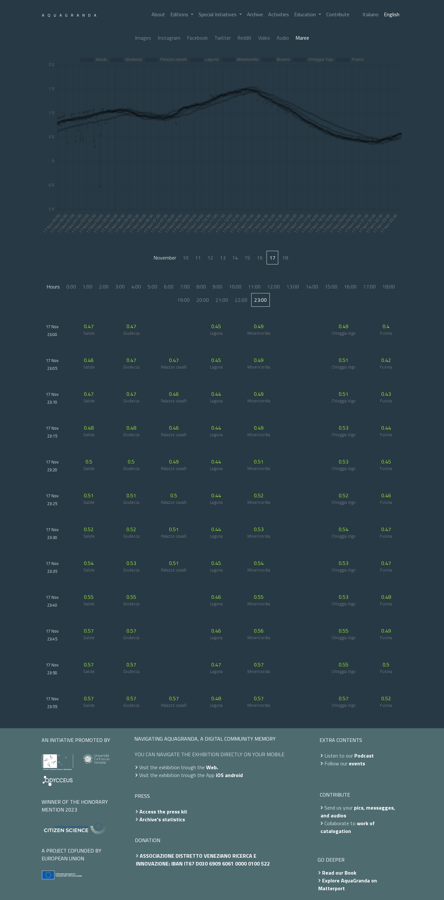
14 (235, 258)
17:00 (369, 286)
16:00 (350, 286)
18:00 (388, 286)
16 (260, 258)
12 (210, 258)
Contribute (337, 14)
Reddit (244, 38)
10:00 (235, 286)
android (234, 775)
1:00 (87, 286)
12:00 (273, 286)
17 (272, 258)
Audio (283, 38)
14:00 (312, 286)
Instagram (169, 38)
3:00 (120, 286)
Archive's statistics (162, 819)
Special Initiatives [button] (218, 14)
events (357, 763)
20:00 (202, 300)
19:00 (183, 300)
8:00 (201, 286)
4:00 (136, 286)
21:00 (221, 300)
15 (247, 258)
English (391, 14)
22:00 (241, 300)
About (158, 14)
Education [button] (305, 14)
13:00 (292, 286)
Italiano (370, 14)
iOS (220, 775)
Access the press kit (163, 811)
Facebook (197, 38)
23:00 (260, 300)
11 (198, 258)
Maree (302, 38)
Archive (255, 14)
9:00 (217, 286)
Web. (212, 767)
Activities (278, 14)
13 (223, 258)
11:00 (254, 286)
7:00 (185, 286)
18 (285, 258)
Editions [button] (179, 14)
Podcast (364, 755)
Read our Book (339, 873)
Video (264, 38)
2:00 (104, 286)
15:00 (331, 286)
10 (186, 258)
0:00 (71, 286)
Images (143, 38)
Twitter (222, 38)
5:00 (152, 286)
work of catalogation (347, 827)
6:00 (169, 286)
